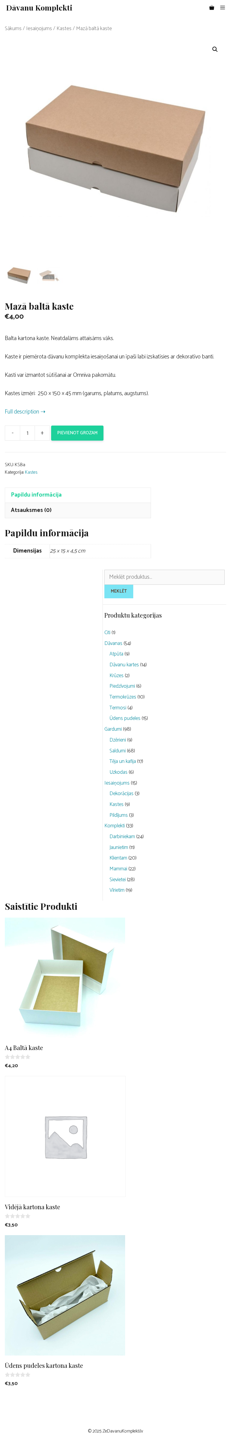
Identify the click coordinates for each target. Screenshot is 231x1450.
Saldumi (117, 751)
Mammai (118, 869)
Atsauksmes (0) (31, 510)
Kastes (64, 28)
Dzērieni (117, 740)
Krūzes (116, 675)
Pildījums (118, 815)
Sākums (13, 28)
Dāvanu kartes (124, 665)
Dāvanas (113, 643)
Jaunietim (118, 847)
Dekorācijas (121, 793)
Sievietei (117, 879)
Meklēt (119, 591)
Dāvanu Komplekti (39, 7)
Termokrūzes (122, 697)
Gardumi (113, 729)
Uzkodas (118, 772)
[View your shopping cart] (211, 7)
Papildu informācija (36, 495)
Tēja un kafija (122, 761)
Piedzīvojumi (122, 686)
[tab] (78, 495)
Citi (107, 632)
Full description (22, 412)
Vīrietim (117, 890)
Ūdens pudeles (124, 718)
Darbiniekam (122, 836)
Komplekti (114, 826)
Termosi (117, 708)
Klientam (118, 858)
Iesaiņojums (39, 28)
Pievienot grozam (77, 433)
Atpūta (116, 654)
